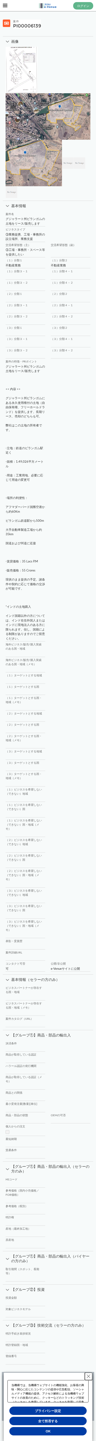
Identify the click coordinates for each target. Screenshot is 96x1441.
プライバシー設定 (48, 1411)
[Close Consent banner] (88, 1376)
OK (48, 1431)
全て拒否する (48, 1421)
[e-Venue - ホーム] (48, 6)
